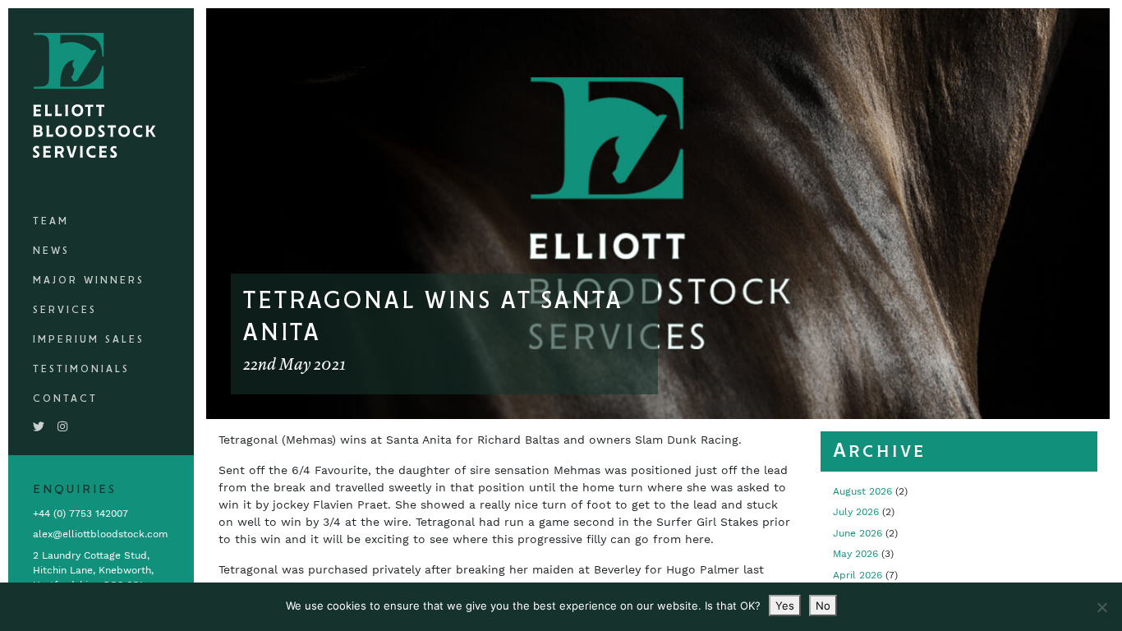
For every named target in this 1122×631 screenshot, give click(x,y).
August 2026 (862, 491)
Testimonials (81, 369)
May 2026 (855, 554)
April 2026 (857, 575)
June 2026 (857, 533)
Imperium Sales (89, 340)
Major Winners (89, 280)
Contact (65, 399)
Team (51, 221)
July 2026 (856, 512)
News (51, 251)
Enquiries (75, 489)
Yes (784, 605)
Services (65, 310)
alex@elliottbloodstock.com (100, 534)
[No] (1101, 607)
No (823, 605)
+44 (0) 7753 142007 (80, 513)
